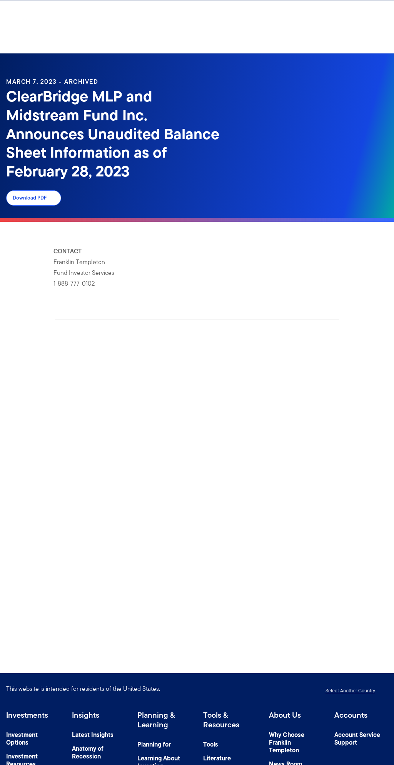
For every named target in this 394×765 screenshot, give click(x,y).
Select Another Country (350, 690)
